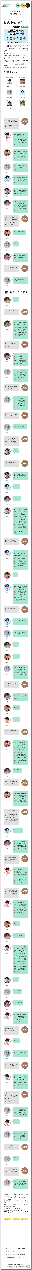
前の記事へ (7, 1219)
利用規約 (21, 1251)
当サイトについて (10, 1248)
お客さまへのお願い (21, 1254)
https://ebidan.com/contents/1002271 (15, 67)
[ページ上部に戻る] (28, 1266)
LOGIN (23, 5)
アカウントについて (21, 1248)
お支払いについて (10, 1251)
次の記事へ (24, 1219)
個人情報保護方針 (10, 1254)
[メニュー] (27, 5)
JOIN (17, 5)
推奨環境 (21, 1257)
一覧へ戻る (16, 1219)
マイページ (21, 1261)
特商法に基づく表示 (10, 1257)
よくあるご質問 (10, 1261)
